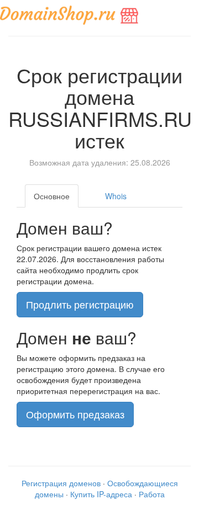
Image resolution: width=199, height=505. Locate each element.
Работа (152, 493)
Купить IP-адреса (101, 493)
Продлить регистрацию (80, 304)
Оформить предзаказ (75, 414)
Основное (52, 195)
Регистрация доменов (61, 482)
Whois (116, 195)
